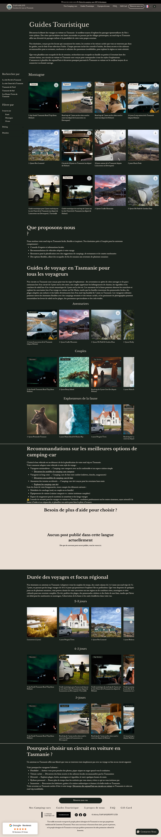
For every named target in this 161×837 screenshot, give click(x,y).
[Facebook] (80, 814)
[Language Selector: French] (148, 6)
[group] (80, 327)
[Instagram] (76, 814)
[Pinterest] (84, 814)
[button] (154, 6)
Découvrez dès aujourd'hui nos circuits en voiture (92, 786)
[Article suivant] (131, 324)
